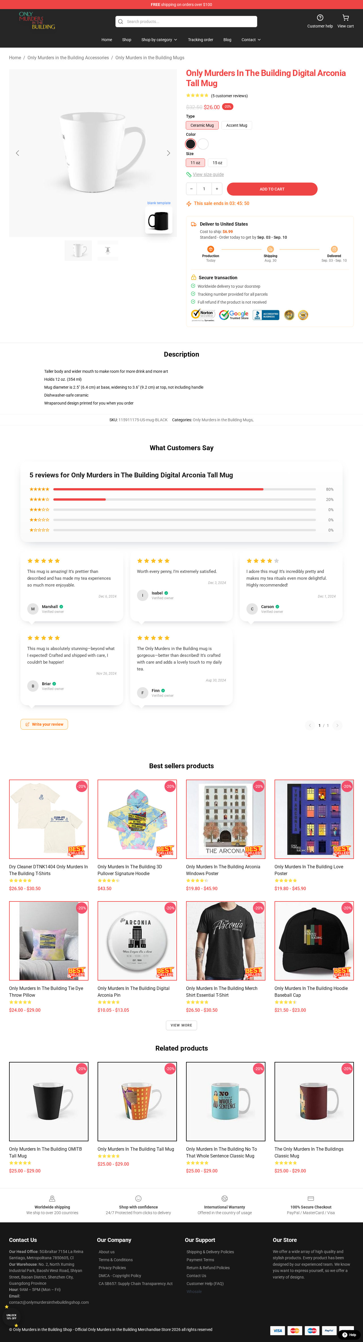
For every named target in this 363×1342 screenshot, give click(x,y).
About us (107, 1252)
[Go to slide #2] (107, 250)
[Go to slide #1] (78, 250)
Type (190, 116)
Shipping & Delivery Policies (210, 1252)
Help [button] (352, 1335)
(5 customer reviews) (229, 96)
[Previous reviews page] (310, 725)
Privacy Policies (112, 1267)
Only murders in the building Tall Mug (136, 1149)
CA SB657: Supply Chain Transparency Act (136, 1283)
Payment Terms (200, 1260)
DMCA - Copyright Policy (120, 1275)
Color (191, 134)
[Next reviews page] (337, 725)
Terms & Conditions (116, 1260)
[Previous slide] (18, 153)
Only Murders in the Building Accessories (68, 57)
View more (182, 1025)
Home (15, 57)
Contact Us (196, 1275)
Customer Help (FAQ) (205, 1283)
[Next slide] (168, 153)
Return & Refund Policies (208, 1267)
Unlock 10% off (11, 1317)
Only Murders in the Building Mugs (149, 57)
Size (190, 153)
